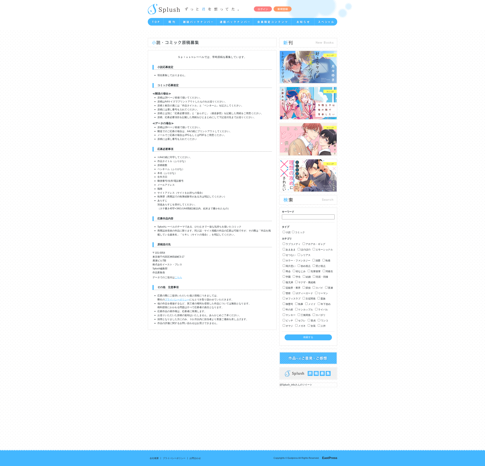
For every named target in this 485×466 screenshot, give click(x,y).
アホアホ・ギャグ (315, 244)
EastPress (329, 458)
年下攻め (326, 304)
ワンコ (324, 320)
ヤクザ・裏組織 (306, 282)
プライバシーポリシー (177, 299)
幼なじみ (301, 271)
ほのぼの (306, 249)
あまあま (291, 249)
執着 (327, 260)
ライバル (323, 309)
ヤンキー (291, 315)
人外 (323, 325)
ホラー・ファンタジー (298, 260)
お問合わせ (195, 458)
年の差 (289, 309)
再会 (288, 271)
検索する (308, 337)
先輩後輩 (316, 271)
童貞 (313, 320)
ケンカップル (305, 309)
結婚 (308, 276)
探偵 (308, 287)
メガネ (302, 325)
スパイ (319, 287)
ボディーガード (304, 293)
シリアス (306, 255)
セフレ (302, 320)
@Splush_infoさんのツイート (296, 384)
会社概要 (154, 458)
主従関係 (310, 298)
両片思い (291, 266)
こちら (178, 277)
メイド (312, 304)
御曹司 (289, 304)
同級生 (329, 271)
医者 (330, 287)
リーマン (323, 293)
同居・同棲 (322, 276)
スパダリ (320, 315)
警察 (288, 293)
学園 (288, 276)
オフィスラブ (293, 298)
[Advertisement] (174, 415)
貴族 (323, 298)
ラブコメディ (293, 244)
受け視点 (320, 266)
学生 (298, 276)
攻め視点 (306, 266)
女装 (313, 325)
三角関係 (306, 315)
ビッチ (289, 320)
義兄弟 (289, 282)
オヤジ (289, 325)
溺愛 (317, 260)
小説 (288, 232)
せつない (291, 255)
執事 (300, 304)
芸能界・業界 (293, 287)
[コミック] (308, 81)
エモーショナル (324, 249)
